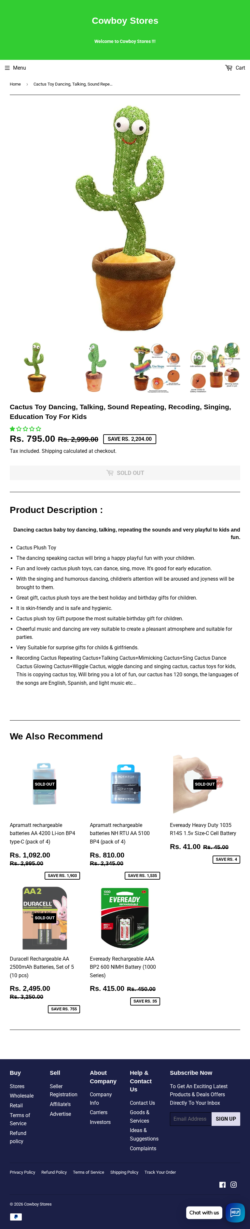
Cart (239, 68)
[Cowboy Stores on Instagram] (233, 1185)
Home (15, 84)
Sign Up (226, 1119)
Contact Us (142, 1103)
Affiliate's (60, 1104)
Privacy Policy (22, 1172)
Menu (19, 68)
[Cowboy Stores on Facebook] (222, 1185)
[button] (26, 429)
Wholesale (22, 1096)
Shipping (52, 451)
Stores (17, 1086)
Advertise (60, 1114)
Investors (100, 1122)
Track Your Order (160, 1172)
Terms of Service (88, 1172)
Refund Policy (54, 1172)
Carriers (98, 1112)
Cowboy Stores (125, 21)
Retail (16, 1105)
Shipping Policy (124, 1172)
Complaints (143, 1148)
